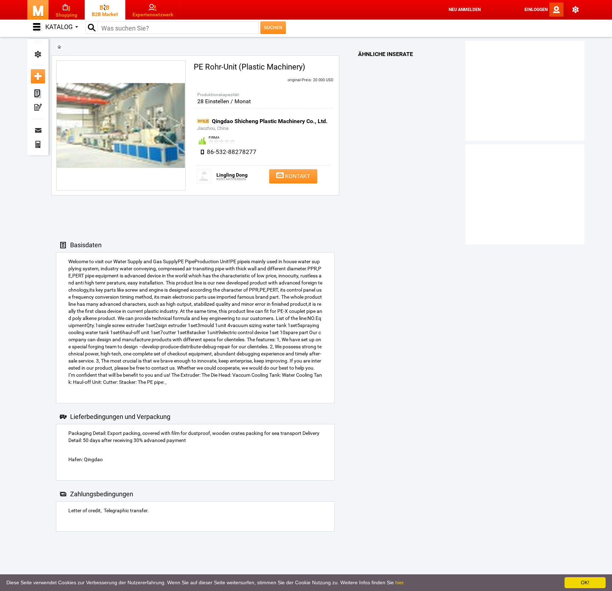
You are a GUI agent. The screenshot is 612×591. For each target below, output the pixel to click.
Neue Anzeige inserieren (38, 76)
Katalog (59, 27)
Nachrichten (38, 130)
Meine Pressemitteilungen (38, 108)
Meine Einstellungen (38, 54)
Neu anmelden (465, 9)
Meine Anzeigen (38, 94)
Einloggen (536, 9)
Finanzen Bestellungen (38, 144)
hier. (400, 582)
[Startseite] (59, 47)
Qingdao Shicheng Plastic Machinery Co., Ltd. (270, 121)
